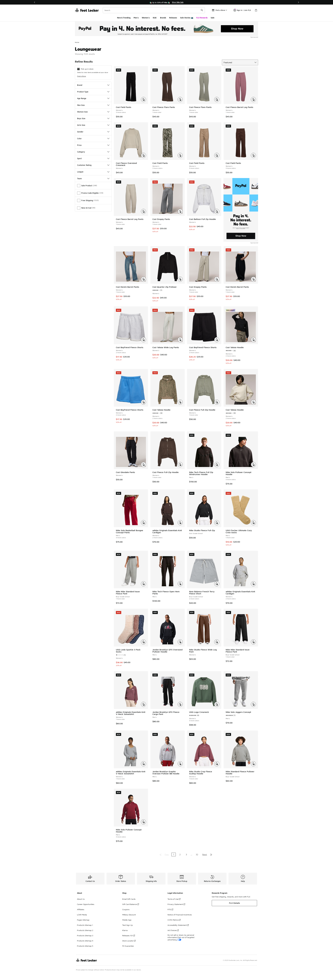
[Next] (298, 2)
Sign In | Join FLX (244, 10)
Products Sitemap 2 (85, 930)
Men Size (81, 105)
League (80, 172)
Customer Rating (84, 165)
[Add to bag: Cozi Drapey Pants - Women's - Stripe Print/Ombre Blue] (180, 211)
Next (204, 854)
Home (77, 42)
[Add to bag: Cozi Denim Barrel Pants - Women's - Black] (253, 279)
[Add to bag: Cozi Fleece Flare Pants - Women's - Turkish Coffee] (180, 99)
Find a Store (81, 76)
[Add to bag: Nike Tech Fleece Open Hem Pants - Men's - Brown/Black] (180, 583)
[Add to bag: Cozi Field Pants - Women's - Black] (143, 99)
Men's (136, 18)
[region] (166, 2)
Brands (163, 18)
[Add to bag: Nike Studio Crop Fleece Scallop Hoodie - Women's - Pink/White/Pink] (216, 763)
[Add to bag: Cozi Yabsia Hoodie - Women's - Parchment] (253, 402)
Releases (173, 18)
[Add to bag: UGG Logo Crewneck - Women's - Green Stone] (216, 704)
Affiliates (80, 909)
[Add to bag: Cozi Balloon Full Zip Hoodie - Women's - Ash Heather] (216, 211)
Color (79, 138)
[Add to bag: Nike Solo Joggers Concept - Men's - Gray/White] (253, 704)
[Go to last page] (211, 854)
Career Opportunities (85, 904)
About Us (81, 899)
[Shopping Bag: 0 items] (256, 10)
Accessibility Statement (177, 925)
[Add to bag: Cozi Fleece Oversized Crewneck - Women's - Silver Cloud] (143, 155)
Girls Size (81, 125)
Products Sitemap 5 (85, 946)
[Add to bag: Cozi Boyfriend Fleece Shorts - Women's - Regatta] (143, 402)
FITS (169, 909)
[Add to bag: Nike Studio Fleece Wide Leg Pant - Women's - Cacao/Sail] (216, 641)
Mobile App (126, 920)
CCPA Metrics (173, 920)
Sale (212, 18)
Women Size (82, 112)
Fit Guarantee (128, 946)
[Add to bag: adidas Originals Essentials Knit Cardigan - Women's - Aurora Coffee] (180, 522)
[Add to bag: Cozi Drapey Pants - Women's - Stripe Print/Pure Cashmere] (216, 279)
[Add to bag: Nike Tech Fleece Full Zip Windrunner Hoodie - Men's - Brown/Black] (216, 464)
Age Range (81, 98)
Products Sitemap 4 (85, 941)
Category (81, 152)
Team (79, 178)
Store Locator (127, 941)
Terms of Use (173, 899)
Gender (80, 132)
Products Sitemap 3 (85, 935)
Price (79, 145)
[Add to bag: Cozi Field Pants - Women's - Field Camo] (180, 155)
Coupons (125, 909)
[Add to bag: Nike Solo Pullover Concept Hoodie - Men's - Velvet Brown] (253, 464)
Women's (146, 18)
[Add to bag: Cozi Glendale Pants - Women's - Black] (143, 464)
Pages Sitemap (83, 920)
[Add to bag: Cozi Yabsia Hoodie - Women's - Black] (253, 339)
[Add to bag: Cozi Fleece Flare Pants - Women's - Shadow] (216, 99)
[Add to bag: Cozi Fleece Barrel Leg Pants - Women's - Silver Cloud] (143, 211)
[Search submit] (202, 10)
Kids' (155, 18)
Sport (79, 158)
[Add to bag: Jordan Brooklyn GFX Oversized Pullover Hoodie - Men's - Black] (180, 641)
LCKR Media (82, 915)
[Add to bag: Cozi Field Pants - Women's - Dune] (216, 155)
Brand (79, 85)
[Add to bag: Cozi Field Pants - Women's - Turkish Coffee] (253, 155)
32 (197, 854)
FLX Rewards (202, 18)
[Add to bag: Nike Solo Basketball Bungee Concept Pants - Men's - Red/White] (143, 522)
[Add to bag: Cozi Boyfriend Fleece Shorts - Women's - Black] (216, 339)
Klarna (125, 930)
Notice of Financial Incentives (180, 915)
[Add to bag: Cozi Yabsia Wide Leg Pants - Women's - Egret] (180, 339)
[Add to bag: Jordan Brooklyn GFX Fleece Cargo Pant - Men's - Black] (180, 704)
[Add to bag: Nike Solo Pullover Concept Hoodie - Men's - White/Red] (143, 821)
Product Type (82, 92)
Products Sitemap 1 (85, 925)
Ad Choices (172, 930)
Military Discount (129, 915)
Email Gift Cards (128, 899)
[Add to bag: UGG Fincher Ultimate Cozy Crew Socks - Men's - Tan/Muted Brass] (253, 522)
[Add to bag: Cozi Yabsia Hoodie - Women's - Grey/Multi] (180, 402)
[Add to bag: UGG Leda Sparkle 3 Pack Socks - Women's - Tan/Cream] (143, 641)
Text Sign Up (127, 925)
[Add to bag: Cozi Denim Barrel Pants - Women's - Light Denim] (143, 279)
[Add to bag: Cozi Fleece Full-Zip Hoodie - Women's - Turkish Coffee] (180, 464)
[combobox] (154, 10)
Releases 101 (127, 935)
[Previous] (34, 2)
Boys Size (81, 118)
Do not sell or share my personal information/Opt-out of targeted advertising (181, 937)
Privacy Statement (175, 904)
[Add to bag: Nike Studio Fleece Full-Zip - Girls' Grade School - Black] (216, 522)
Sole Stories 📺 (186, 18)
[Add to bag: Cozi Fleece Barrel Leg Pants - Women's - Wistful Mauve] (253, 99)
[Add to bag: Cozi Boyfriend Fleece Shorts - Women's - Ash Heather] (143, 339)
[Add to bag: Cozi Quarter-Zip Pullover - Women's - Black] (180, 279)
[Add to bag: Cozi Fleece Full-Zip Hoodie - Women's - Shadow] (216, 402)
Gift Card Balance (129, 904)
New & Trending (123, 18)
